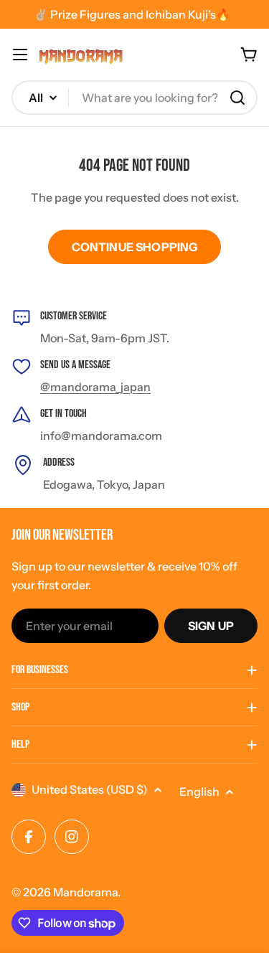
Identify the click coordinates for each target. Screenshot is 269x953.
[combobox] (134, 97)
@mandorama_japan (95, 387)
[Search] (237, 97)
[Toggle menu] (20, 54)
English (199, 791)
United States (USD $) (90, 789)
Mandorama (85, 892)
